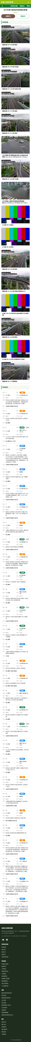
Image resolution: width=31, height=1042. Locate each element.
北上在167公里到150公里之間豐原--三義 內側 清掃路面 (17, 750)
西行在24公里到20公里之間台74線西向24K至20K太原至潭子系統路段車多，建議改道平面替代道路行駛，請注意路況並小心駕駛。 (17, 401)
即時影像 (4, 947)
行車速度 (4, 968)
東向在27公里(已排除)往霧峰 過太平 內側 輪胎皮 (17, 732)
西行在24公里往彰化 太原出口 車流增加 (15, 668)
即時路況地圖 (14, 6)
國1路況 (4, 949)
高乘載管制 (4, 976)
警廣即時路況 (5, 971)
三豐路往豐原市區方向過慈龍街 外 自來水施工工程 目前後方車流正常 (16, 802)
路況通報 (4, 1002)
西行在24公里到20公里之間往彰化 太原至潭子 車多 (16, 419)
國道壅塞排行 (5, 981)
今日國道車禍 (5, 986)
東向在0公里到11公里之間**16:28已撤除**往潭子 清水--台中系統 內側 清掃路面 (16, 698)
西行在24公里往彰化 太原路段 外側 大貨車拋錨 (17, 715)
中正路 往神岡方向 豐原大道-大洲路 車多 (16, 818)
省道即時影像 (5, 957)
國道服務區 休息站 (6, 1005)
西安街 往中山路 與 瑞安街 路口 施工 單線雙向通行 (17, 477)
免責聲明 (4, 1027)
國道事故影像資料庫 (7, 993)
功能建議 (4, 1034)
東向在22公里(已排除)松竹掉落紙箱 (14, 547)
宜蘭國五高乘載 (5, 978)
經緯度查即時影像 (6, 997)
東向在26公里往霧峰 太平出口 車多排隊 (15, 683)
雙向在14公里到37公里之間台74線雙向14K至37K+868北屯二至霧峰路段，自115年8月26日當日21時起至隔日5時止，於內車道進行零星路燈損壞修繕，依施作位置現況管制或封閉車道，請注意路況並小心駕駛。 (17, 910)
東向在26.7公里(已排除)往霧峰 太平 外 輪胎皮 (16, 617)
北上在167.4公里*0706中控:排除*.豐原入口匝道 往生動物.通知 (17, 437)
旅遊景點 (4, 1010)
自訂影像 (4, 1000)
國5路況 (4, 954)
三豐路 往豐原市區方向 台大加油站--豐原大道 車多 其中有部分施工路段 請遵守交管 (17, 531)
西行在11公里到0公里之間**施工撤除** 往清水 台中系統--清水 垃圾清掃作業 (17, 599)
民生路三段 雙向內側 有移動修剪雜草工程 (16, 833)
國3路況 (4, 952)
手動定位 (22, 16)
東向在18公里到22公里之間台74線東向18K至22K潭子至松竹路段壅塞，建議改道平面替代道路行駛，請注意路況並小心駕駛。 (17, 563)
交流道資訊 (4, 1007)
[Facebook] (6, 939)
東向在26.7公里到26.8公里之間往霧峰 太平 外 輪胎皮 (16, 635)
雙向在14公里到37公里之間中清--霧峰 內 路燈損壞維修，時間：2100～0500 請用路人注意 (17, 513)
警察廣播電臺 (5, 1012)
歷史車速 (4, 995)
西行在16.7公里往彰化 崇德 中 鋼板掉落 (16, 581)
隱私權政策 (4, 1029)
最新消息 (4, 1022)
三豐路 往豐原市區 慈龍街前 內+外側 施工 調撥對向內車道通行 (17, 652)
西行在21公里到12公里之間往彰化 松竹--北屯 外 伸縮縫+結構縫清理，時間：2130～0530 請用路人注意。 (17, 495)
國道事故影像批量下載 (7, 1015)
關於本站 (4, 1024)
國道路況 (22, 6)
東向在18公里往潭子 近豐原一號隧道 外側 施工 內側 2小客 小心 (17, 768)
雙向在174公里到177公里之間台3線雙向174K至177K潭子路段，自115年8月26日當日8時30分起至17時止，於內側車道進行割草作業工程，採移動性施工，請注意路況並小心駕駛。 (17, 889)
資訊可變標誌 (5, 983)
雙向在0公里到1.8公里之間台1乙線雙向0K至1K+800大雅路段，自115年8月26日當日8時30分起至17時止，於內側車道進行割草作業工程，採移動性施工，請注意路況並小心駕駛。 (17, 869)
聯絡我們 (4, 1031)
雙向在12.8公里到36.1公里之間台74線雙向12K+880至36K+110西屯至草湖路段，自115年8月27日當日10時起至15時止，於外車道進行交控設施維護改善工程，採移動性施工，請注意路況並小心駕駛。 (17, 458)
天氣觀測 (4, 973)
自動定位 (8, 16)
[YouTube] (3, 939)
